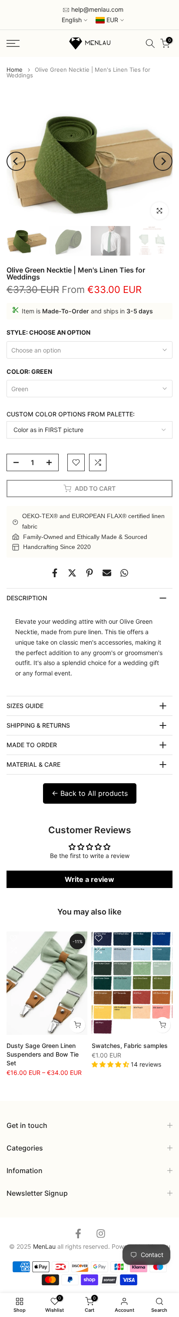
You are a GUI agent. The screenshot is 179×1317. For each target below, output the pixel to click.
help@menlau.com (96, 9)
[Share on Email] (107, 572)
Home (15, 70)
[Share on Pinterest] (89, 572)
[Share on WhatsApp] (124, 572)
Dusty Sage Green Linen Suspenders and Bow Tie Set (43, 1053)
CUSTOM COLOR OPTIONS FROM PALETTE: (71, 414)
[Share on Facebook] (54, 572)
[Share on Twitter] (72, 572)
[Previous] (16, 161)
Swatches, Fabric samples (130, 1045)
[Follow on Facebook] (78, 1233)
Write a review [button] (89, 879)
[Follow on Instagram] (101, 1233)
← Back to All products (90, 793)
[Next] (162, 161)
